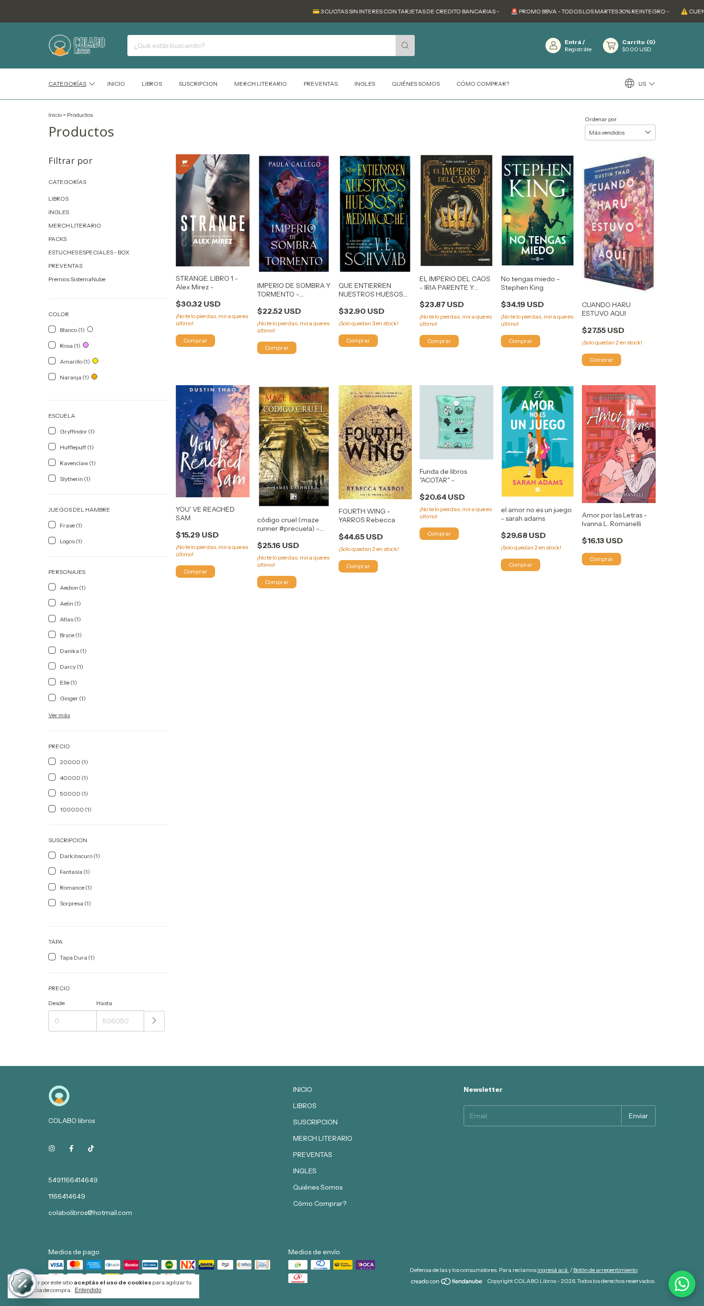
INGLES (364, 83)
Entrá (573, 42)
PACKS (57, 238)
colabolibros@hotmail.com (90, 1212)
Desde (56, 1003)
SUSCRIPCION (198, 83)
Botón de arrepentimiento (605, 1269)
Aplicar (154, 1021)
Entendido (88, 1290)
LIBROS (152, 83)
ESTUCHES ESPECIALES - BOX (88, 252)
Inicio (55, 114)
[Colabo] (682, 1284)
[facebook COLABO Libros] (71, 1148)
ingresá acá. (553, 1269)
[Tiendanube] (447, 1283)
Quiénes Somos (416, 83)
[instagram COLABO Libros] (51, 1148)
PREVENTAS (321, 83)
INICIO (116, 83)
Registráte (578, 49)
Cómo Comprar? (482, 83)
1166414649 (66, 1196)
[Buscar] (405, 45)
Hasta (104, 1003)
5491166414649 (73, 1180)
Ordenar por (601, 119)
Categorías (67, 83)
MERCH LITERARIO (260, 83)
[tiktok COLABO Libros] (91, 1148)
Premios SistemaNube (76, 279)
